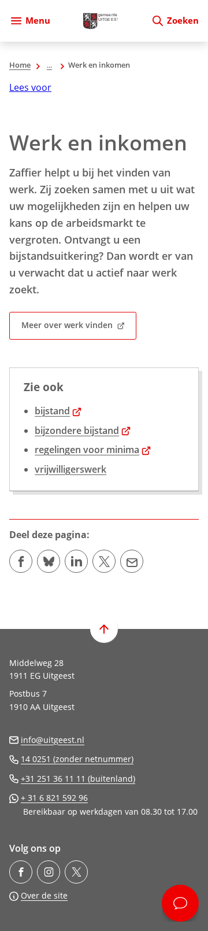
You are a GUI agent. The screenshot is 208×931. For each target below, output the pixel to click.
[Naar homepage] (101, 21)
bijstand (58, 410)
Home (20, 65)
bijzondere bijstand (83, 430)
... (49, 65)
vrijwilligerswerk (70, 469)
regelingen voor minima (93, 449)
